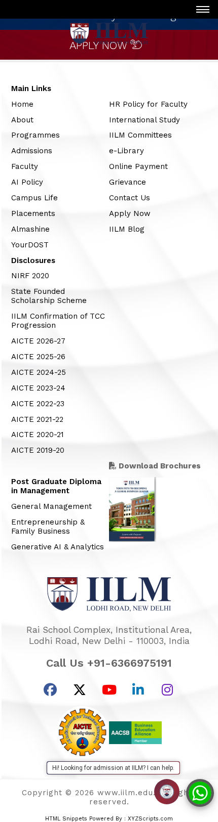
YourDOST (30, 244)
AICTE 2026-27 (38, 340)
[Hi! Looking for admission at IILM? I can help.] (166, 791)
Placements (33, 213)
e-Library (126, 150)
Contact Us (129, 197)
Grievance (127, 182)
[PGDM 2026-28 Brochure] (132, 539)
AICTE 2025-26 (38, 356)
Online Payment (138, 166)
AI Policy (27, 182)
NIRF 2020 (30, 275)
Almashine (30, 229)
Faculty (24, 166)
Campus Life (34, 197)
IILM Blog (126, 229)
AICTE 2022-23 (37, 403)
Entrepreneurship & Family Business (48, 526)
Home (22, 104)
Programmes (35, 135)
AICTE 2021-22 (37, 419)
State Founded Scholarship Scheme (49, 296)
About (22, 119)
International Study (144, 119)
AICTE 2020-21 (37, 434)
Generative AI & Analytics (57, 546)
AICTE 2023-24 (38, 388)
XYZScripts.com (150, 818)
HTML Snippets (66, 818)
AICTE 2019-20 (37, 450)
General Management (51, 506)
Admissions (31, 150)
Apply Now (130, 213)
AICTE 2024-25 (38, 372)
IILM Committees (140, 135)
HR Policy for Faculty (148, 104)
